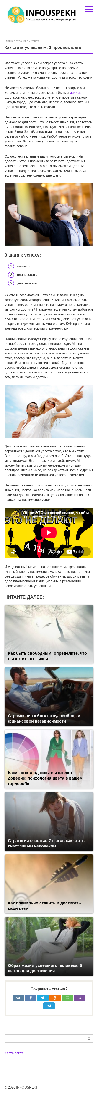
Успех (35, 41)
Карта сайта (14, 1053)
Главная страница (16, 41)
